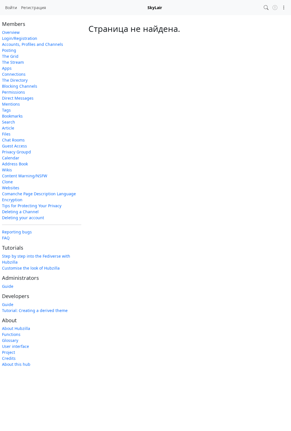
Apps (7, 68)
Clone (7, 181)
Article (8, 128)
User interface (15, 346)
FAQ (6, 238)
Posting (9, 50)
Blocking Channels (19, 86)
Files (6, 134)
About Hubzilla (16, 328)
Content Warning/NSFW (24, 175)
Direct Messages (18, 98)
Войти (11, 7)
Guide (7, 286)
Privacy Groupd (16, 152)
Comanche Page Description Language (39, 193)
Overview (11, 32)
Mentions (11, 104)
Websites (10, 187)
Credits (9, 358)
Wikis (7, 170)
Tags (6, 110)
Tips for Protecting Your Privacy (31, 205)
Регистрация (33, 7)
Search (8, 122)
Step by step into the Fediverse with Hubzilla (36, 259)
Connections (14, 74)
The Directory (15, 80)
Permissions (13, 92)
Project (8, 352)
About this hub (16, 364)
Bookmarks (12, 116)
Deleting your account (23, 217)
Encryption (12, 199)
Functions (11, 334)
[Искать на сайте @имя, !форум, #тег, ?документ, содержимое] (266, 7)
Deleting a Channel (20, 211)
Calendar (10, 158)
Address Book (15, 164)
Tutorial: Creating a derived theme (35, 310)
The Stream (13, 62)
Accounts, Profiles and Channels (32, 44)
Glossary (10, 340)
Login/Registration (19, 38)
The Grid (10, 56)
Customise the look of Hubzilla (31, 268)
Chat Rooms (13, 140)
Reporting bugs (17, 232)
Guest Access (14, 146)
